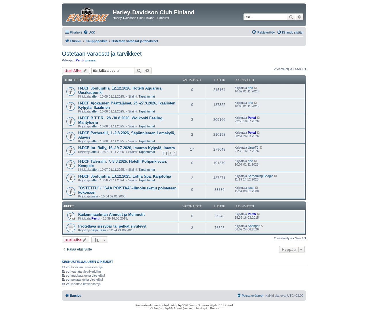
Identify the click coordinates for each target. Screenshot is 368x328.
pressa (90, 60)
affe (94, 96)
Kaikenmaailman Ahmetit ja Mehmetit (111, 214)
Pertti (80, 60)
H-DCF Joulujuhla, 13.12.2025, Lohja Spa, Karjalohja (124, 176)
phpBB (181, 305)
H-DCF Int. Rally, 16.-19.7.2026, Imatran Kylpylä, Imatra (126, 148)
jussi (94, 196)
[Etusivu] (88, 14)
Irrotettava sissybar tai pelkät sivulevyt (112, 226)
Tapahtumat (147, 96)
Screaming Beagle (260, 176)
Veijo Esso (98, 230)
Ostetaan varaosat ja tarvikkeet (102, 54)
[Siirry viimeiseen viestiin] (256, 88)
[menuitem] (89, 32)
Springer (254, 226)
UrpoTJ (253, 147)
